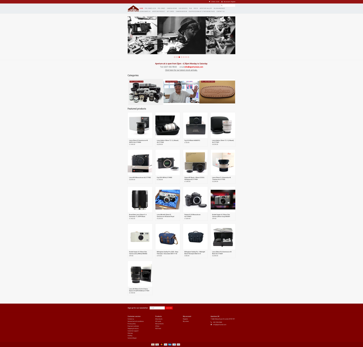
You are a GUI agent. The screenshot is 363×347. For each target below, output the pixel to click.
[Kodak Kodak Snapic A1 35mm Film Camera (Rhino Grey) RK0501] (223, 200)
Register (185, 319)
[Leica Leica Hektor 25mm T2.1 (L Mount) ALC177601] (223, 125)
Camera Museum (181, 11)
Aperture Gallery (206, 8)
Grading (130, 335)
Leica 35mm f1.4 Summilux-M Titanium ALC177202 (221, 178)
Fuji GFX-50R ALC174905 (164, 177)
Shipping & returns (133, 328)
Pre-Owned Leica (150, 8)
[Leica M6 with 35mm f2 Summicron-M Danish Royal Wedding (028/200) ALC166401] (167, 200)
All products (158, 319)
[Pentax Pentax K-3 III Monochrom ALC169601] (195, 200)
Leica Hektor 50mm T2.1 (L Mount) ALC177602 (167, 141)
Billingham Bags (219, 8)
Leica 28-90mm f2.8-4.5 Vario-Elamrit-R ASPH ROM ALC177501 (139, 290)
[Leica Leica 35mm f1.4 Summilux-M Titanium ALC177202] (223, 162)
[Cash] (153, 344)
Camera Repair (172, 8)
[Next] (231, 36)
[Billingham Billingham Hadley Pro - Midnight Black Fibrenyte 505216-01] (195, 237)
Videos (196, 8)
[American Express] (170, 344)
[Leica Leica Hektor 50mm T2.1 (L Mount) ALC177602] (167, 125)
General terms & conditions (136, 321)
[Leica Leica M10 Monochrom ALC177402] (140, 162)
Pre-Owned (161, 8)
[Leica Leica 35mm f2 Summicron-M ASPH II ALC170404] (140, 125)
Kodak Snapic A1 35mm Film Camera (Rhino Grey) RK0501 (221, 215)
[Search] (221, 5)
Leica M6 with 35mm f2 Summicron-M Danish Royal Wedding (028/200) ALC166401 (166, 215)
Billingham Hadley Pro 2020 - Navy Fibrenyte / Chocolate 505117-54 (167, 252)
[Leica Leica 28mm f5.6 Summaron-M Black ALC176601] (223, 237)
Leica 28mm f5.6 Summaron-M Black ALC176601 (221, 252)
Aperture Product (158, 11)
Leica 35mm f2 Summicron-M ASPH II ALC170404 (138, 141)
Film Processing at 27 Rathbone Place (202, 11)
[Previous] (131, 36)
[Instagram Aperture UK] (233, 307)
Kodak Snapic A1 (145, 11)
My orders (186, 321)
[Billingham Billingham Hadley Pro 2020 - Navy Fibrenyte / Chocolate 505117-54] (167, 237)
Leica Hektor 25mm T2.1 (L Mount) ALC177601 (223, 141)
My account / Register (229, 1)
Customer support (133, 331)
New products (159, 323)
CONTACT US (220, 11)
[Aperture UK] (133, 8)
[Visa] (165, 344)
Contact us (131, 319)
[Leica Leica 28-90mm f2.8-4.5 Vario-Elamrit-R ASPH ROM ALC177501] (140, 274)
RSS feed (158, 328)
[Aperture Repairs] (181, 35)
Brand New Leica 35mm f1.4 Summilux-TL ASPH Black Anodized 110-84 (137, 215)
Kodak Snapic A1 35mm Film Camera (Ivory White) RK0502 (138, 252)
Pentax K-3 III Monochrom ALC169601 (192, 215)
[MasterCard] (161, 344)
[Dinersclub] (174, 344)
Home (141, 8)
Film (190, 8)
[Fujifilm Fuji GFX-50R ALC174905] (167, 162)
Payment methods (133, 326)
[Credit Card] (157, 344)
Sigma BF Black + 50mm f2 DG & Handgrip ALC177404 (194, 178)
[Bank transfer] (178, 344)
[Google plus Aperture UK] (230, 307)
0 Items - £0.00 (215, 1)
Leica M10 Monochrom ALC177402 (140, 177)
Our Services (183, 8)
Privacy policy (132, 323)
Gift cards (170, 11)
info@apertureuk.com (194, 67)
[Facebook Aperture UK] (227, 307)
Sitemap (130, 333)
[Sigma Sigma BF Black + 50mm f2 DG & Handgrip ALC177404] (195, 162)
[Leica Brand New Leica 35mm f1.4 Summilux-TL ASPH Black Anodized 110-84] (140, 200)
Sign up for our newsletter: (138, 308)
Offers (157, 326)
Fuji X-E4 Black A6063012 (192, 140)
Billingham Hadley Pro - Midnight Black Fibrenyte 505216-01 (194, 252)
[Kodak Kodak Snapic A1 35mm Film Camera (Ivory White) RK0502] (140, 237)
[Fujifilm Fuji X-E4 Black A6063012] (195, 125)
